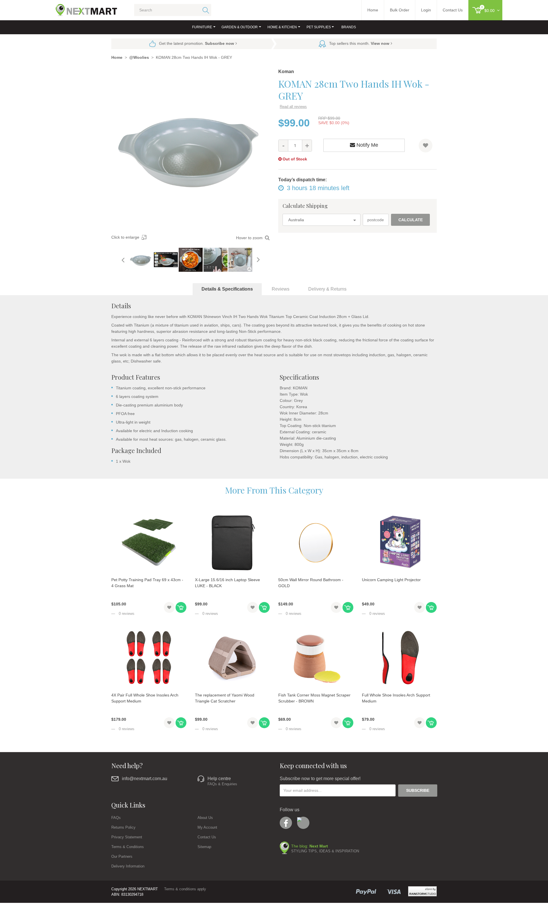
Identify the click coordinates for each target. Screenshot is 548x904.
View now (380, 43)
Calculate (410, 220)
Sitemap (204, 847)
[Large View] (141, 260)
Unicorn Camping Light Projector (391, 579)
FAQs (116, 818)
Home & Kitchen (282, 27)
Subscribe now (219, 43)
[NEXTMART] (81, 7)
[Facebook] (286, 823)
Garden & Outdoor (239, 27)
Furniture (202, 27)
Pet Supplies (319, 27)
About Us (205, 818)
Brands (348, 27)
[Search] (204, 10)
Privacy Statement (126, 837)
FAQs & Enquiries (222, 784)
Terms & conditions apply (185, 889)
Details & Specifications (227, 289)
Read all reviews (293, 106)
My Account (207, 827)
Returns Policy (123, 827)
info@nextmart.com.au (144, 778)
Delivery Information (127, 866)
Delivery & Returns (327, 289)
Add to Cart (181, 607)
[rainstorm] (422, 891)
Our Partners (121, 856)
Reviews (280, 289)
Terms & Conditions (127, 847)
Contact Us (207, 837)
